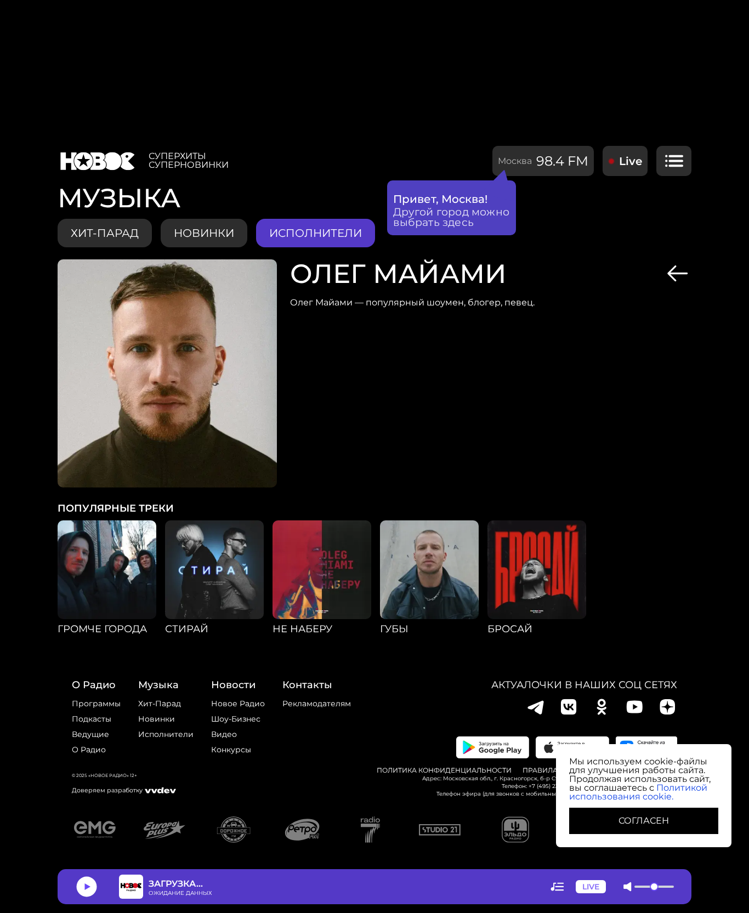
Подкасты (91, 719)
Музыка (158, 685)
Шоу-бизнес (235, 719)
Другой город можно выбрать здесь (451, 217)
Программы (96, 703)
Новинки (156, 719)
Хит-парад (105, 233)
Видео (224, 734)
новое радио (238, 703)
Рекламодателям (316, 703)
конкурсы (231, 750)
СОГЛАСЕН (644, 820)
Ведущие (90, 734)
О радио (89, 750)
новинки (204, 233)
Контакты (307, 685)
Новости (233, 685)
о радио (94, 685)
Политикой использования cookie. (638, 792)
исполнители (315, 233)
